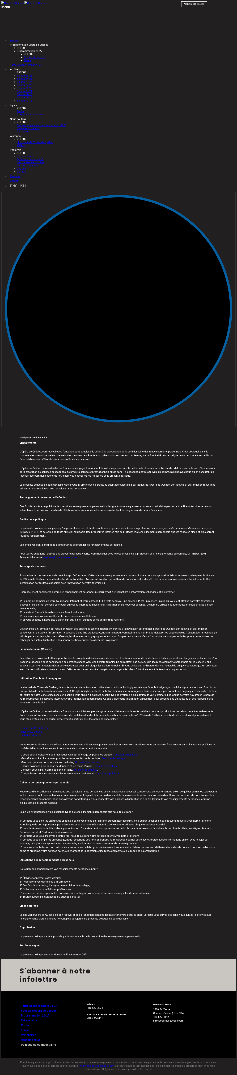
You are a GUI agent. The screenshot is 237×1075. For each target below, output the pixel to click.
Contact (14, 180)
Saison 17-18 (24, 100)
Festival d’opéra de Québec (39, 1010)
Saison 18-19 (24, 97)
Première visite (25, 156)
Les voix (21, 168)
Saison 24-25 (24, 78)
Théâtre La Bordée (31, 731)
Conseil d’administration (30, 114)
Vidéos (21, 145)
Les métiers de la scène (30, 162)
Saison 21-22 (24, 88)
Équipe (20, 111)
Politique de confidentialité (38, 1044)
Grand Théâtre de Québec (35, 728)
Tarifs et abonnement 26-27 (26, 64)
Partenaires (23, 131)
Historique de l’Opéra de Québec (35, 142)
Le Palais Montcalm (32, 735)
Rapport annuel (31, 1040)
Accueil (14, 40)
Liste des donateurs (28, 128)
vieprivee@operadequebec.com (96, 1065)
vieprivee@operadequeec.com (60, 557)
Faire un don (29, 1020)
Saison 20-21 (24, 91)
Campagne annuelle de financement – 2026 (41, 125)
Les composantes (27, 165)
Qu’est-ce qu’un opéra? (30, 159)
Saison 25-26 (24, 75)
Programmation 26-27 (35, 1015)
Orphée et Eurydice (34, 57)
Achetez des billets (194, 4)
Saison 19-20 (24, 94)
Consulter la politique (125, 754)
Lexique (21, 171)
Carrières (15, 176)
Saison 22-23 (24, 85)
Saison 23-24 (24, 81)
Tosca (27, 60)
